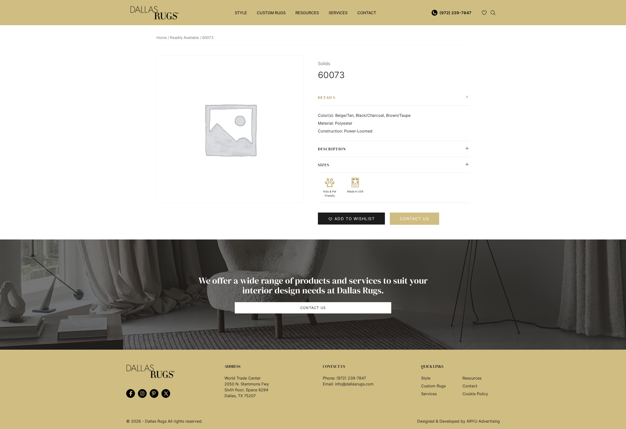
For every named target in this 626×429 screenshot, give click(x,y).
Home (161, 38)
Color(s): (326, 115)
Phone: (329, 378)
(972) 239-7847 (455, 12)
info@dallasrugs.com (354, 383)
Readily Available (184, 38)
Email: (329, 383)
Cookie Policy (475, 393)
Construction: (331, 131)
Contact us (414, 218)
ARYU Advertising (483, 421)
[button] (351, 219)
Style (241, 12)
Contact (366, 12)
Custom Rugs (271, 12)
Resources (307, 12)
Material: (326, 123)
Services (338, 12)
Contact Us (313, 308)
